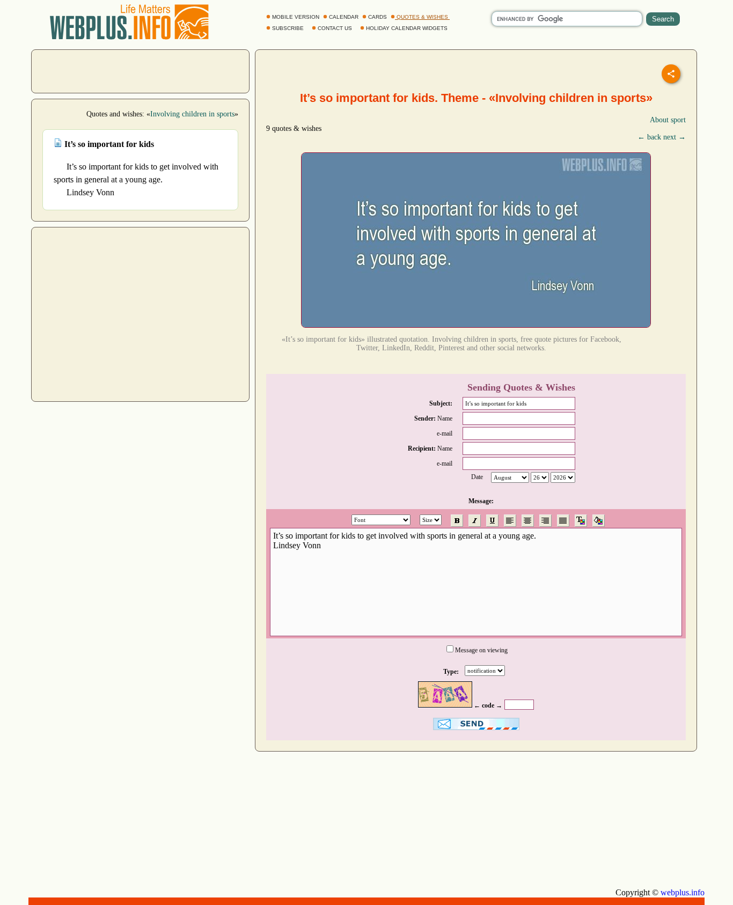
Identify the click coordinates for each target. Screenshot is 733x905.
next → (674, 137)
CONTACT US (335, 28)
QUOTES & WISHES (422, 17)
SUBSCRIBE (287, 28)
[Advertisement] (140, 70)
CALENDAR (343, 17)
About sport (668, 120)
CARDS (377, 17)
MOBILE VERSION (295, 17)
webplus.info (683, 892)
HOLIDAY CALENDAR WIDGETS (406, 28)
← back (649, 137)
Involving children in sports (192, 114)
